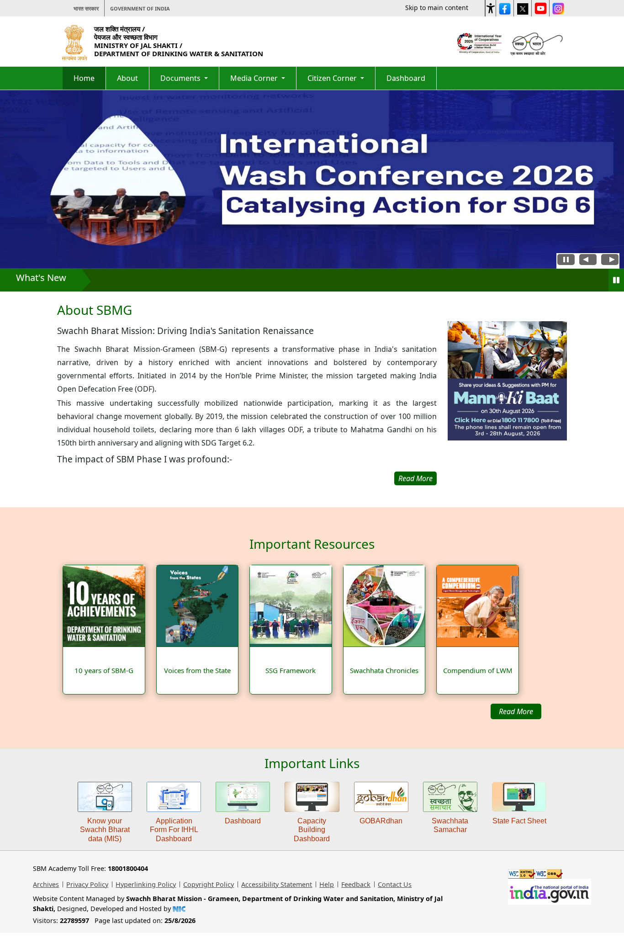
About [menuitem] (127, 78)
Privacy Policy (87, 884)
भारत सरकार (86, 8)
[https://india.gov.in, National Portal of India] (549, 891)
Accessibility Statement (276, 884)
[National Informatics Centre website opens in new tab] (179, 908)
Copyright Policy (208, 884)
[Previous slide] (588, 261)
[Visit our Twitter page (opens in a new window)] (522, 8)
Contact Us (395, 884)
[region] (247, 394)
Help (326, 884)
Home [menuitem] (84, 78)
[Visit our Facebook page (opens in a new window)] (504, 8)
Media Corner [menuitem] (255, 78)
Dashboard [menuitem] (405, 78)
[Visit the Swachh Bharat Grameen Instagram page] (558, 8)
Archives (46, 884)
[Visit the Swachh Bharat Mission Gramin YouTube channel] (540, 8)
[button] (491, 6)
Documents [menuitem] (181, 78)
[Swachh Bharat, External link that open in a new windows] (535, 42)
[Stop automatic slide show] (566, 261)
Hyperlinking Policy (146, 884)
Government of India (140, 8)
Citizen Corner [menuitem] (333, 78)
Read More (516, 711)
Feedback (355, 884)
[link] (507, 403)
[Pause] (616, 280)
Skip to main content (436, 7)
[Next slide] (609, 261)
